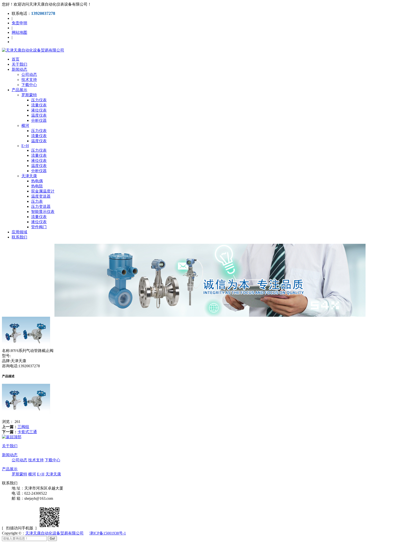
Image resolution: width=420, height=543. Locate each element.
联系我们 (19, 237)
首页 (15, 59)
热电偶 (37, 181)
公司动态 (29, 74)
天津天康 (29, 176)
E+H (25, 146)
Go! (52, 538)
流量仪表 (39, 105)
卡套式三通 (27, 432)
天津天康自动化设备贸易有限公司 (54, 533)
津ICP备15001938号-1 (107, 533)
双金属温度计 (42, 191)
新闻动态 (19, 69)
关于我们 (19, 64)
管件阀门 (39, 227)
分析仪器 (39, 120)
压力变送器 (41, 206)
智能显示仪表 (42, 212)
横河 (25, 125)
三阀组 (23, 427)
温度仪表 (39, 115)
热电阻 (37, 186)
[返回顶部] (11, 437)
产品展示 (19, 90)
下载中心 (29, 85)
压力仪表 (39, 100)
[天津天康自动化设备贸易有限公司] (33, 50)
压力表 (37, 201)
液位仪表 (39, 110)
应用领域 (19, 232)
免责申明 (19, 23)
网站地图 (19, 32)
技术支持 (29, 80)
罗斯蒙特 (29, 95)
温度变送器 (41, 196)
